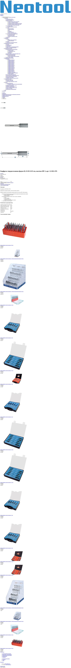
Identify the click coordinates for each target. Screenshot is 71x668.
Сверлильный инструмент (6, 653)
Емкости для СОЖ (9, 88)
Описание (2, 183)
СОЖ (5, 90)
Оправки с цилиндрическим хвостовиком (15, 84)
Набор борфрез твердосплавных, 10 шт (6, 370)
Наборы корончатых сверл (12, 26)
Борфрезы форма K (11, 70)
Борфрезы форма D (11, 62)
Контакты (2, 662)
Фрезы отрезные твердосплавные (13, 56)
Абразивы (4, 657)
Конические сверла (11, 35)
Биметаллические (11, 29)
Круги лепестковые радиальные (11, 76)
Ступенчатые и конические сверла (12, 33)
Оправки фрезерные (9, 83)
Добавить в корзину (4, 182)
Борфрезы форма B (11, 60)
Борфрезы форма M (11, 67)
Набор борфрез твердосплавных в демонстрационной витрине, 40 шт (11, 607)
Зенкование (6, 38)
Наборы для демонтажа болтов (11, 47)
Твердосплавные (11, 28)
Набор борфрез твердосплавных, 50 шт (6, 245)
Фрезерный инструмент (8, 48)
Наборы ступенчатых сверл (12, 36)
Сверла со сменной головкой (13, 22)
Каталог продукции (5, 17)
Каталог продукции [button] (12, 17)
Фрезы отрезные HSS (11, 55)
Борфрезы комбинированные (13, 72)
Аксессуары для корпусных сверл (13, 25)
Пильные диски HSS (9, 80)
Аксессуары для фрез (9, 57)
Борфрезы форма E (11, 63)
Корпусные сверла (9, 20)
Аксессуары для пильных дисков (11, 81)
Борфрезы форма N (11, 68)
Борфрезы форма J (11, 69)
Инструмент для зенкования (7, 654)
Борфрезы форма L (11, 66)
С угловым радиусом (11, 51)
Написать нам (2, 666)
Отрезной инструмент (6, 658)
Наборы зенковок (11, 40)
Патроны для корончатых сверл (11, 85)
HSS (9, 30)
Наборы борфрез (11, 73)
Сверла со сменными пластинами (13, 21)
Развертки (8, 37)
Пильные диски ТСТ (9, 79)
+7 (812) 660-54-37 (7, 663)
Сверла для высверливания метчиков (12, 46)
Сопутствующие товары (4, 185)
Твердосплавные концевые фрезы (11, 49)
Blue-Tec (1, 177)
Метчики (7, 44)
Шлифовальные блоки (10, 77)
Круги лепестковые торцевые (11, 74)
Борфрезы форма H (11, 65)
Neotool (1, 15)
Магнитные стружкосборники (11, 89)
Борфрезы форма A (11, 59)
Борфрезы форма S (11, 71)
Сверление (6, 18)
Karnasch (1, 173)
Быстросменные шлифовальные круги (12, 75)
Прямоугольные (10, 50)
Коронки (7, 27)
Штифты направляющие (10, 86)
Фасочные (9, 52)
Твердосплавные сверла (10, 19)
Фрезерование (4, 656)
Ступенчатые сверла (11, 34)
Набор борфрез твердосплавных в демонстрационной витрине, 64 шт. (11, 291)
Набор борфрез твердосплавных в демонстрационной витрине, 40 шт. (11, 258)
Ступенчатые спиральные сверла (11, 42)
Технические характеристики (5, 184)
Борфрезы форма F (11, 64)
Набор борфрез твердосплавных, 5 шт (6, 337)
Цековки (7, 41)
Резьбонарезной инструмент (9, 43)
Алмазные (9, 31)
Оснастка (5, 82)
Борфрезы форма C (11, 61)
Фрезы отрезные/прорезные (10, 54)
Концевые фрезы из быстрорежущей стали (13, 53)
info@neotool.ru (8, 664)
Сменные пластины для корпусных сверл (15, 23)
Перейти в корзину (10, 182)
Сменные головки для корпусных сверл (14, 24)
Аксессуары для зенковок (12, 39)
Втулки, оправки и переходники (11, 87)
